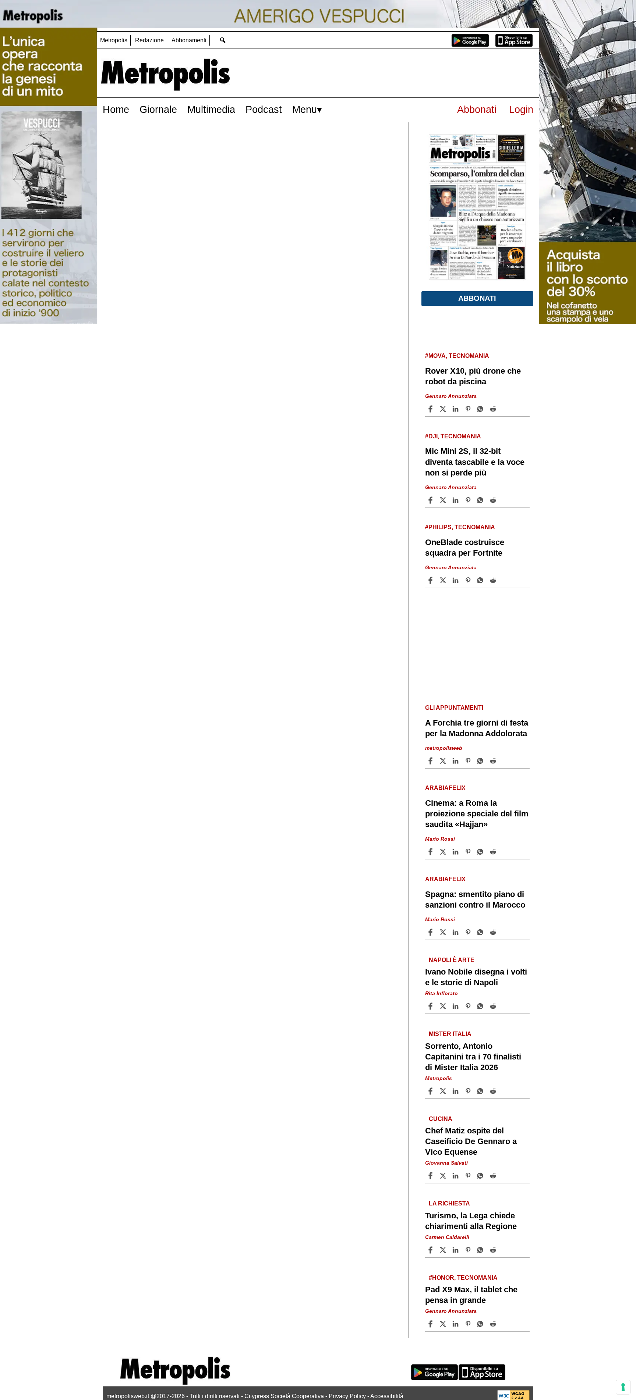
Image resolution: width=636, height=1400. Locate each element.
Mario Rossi (440, 839)
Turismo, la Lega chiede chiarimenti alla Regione (471, 1221)
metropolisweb (443, 748)
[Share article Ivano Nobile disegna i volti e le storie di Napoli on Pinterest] (468, 1006)
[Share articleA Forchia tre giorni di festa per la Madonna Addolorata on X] (443, 761)
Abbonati (477, 109)
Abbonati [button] (477, 298)
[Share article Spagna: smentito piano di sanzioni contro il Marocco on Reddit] (494, 932)
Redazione (149, 40)
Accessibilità (386, 1396)
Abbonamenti (189, 40)
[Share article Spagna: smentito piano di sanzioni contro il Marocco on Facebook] (431, 932)
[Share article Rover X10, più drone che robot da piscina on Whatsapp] (481, 409)
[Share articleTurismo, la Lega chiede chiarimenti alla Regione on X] (443, 1250)
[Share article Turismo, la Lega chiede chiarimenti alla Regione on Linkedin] (456, 1250)
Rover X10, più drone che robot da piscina (473, 376)
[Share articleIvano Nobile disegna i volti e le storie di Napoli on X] (443, 1006)
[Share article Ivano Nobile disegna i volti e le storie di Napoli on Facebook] (431, 1006)
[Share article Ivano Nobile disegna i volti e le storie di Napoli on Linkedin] (456, 1006)
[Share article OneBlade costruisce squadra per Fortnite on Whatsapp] (481, 580)
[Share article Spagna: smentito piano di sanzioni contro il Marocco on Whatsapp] (481, 932)
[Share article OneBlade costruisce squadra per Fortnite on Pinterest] (468, 580)
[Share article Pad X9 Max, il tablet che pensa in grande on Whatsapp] (481, 1324)
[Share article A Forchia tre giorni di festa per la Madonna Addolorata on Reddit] (494, 761)
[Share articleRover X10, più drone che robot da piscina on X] (443, 409)
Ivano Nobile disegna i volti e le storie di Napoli (476, 977)
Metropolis (113, 40)
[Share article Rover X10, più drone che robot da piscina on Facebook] (431, 409)
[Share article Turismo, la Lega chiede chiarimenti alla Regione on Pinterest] (468, 1250)
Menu (304, 109)
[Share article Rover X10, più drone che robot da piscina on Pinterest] (468, 409)
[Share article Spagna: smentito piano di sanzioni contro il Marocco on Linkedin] (456, 932)
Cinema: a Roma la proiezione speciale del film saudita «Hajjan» (477, 813)
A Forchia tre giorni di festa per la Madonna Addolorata (476, 728)
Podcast (263, 109)
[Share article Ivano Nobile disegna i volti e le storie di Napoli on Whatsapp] (481, 1006)
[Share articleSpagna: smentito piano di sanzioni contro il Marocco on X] (443, 932)
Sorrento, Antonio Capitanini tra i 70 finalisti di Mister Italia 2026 (473, 1056)
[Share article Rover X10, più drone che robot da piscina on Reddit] (494, 409)
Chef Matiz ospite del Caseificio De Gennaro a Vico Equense (471, 1141)
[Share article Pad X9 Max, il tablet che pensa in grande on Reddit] (494, 1324)
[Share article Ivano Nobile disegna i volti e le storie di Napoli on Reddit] (494, 1006)
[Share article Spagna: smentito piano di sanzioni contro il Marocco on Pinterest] (468, 932)
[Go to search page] (222, 40)
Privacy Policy (347, 1396)
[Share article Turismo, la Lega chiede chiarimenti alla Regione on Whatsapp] (481, 1250)
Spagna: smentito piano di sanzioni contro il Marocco (475, 899)
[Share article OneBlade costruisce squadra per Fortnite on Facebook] (431, 580)
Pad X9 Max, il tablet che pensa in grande (471, 1295)
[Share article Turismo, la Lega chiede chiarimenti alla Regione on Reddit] (494, 1250)
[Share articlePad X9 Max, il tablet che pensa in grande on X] (443, 1324)
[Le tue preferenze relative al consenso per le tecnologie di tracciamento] (623, 1387)
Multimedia (211, 109)
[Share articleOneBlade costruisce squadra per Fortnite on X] (443, 580)
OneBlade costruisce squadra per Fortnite (464, 547)
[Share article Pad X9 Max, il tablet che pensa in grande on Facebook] (431, 1324)
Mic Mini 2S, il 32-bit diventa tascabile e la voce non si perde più (474, 461)
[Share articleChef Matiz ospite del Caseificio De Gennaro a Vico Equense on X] (443, 1175)
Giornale (158, 109)
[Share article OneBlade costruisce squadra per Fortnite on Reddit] (494, 580)
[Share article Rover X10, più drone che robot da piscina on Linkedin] (456, 409)
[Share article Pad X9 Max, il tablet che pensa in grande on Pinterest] (468, 1324)
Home (116, 109)
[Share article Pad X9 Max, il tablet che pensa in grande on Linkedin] (456, 1324)
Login (521, 109)
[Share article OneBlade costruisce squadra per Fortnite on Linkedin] (456, 580)
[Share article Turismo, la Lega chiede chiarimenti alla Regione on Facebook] (431, 1250)
